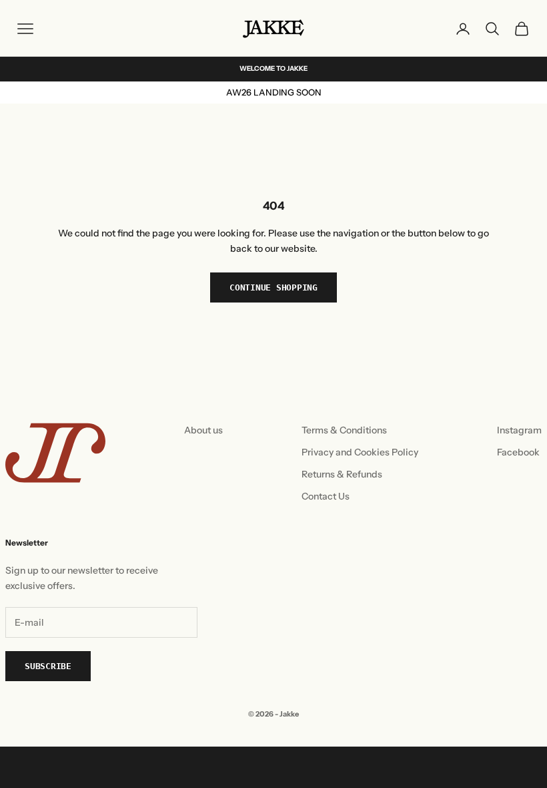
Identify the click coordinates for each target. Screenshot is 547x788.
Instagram (519, 430)
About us (203, 430)
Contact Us (326, 496)
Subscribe (48, 666)
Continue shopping (273, 287)
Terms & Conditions (344, 430)
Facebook (518, 452)
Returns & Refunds (342, 474)
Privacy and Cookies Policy (360, 452)
